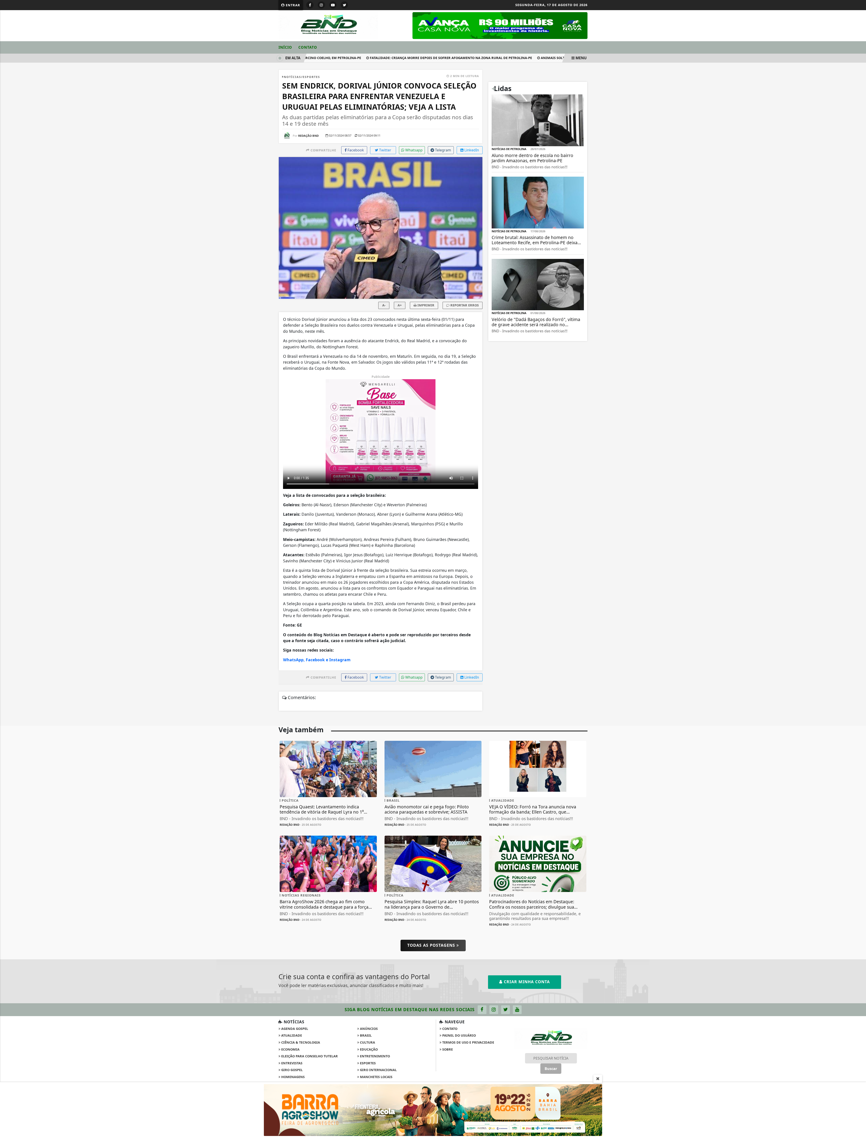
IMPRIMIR (425, 305)
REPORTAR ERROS (464, 305)
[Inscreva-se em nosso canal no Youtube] (517, 1072)
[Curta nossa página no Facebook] (482, 1072)
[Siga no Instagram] (321, 5)
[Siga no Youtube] (332, 5)
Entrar (292, 5)
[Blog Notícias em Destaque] (328, 25)
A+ (400, 305)
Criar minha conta (526, 1044)
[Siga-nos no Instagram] (493, 1072)
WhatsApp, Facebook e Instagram (316, 659)
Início (285, 47)
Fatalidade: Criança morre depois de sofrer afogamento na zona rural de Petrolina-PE (423, 58)
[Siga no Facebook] (309, 5)
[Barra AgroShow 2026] (433, 1109)
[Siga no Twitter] (344, 5)
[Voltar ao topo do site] (859, 683)
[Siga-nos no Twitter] (505, 1072)
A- (384, 305)
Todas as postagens (431, 1008)
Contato (307, 47)
